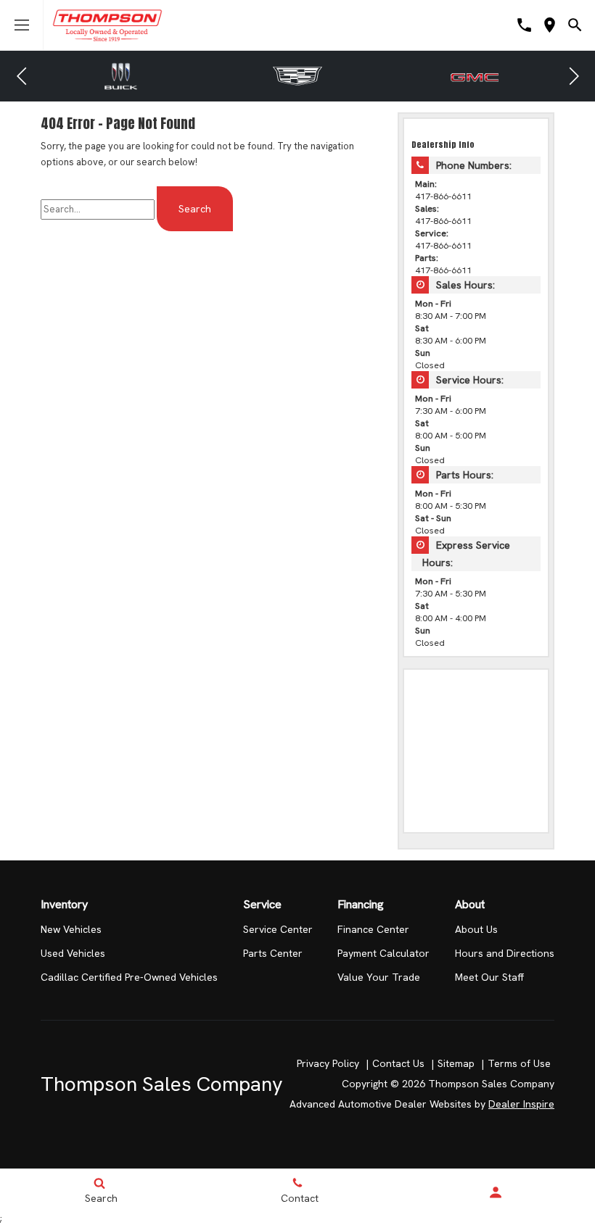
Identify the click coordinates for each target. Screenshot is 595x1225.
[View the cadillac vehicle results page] (297, 76)
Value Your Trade (378, 977)
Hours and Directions (504, 953)
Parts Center (273, 953)
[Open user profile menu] (496, 1192)
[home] (107, 23)
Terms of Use (519, 1063)
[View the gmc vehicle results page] (474, 76)
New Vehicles (71, 929)
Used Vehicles (73, 953)
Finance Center (373, 929)
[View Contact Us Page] (524, 25)
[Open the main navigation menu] (22, 25)
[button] (22, 76)
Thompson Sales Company (162, 1084)
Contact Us (398, 1063)
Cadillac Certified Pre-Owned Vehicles (129, 977)
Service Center (278, 929)
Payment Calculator (383, 953)
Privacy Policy (328, 1063)
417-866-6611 (443, 196)
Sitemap (456, 1063)
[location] (550, 25)
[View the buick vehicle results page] (121, 76)
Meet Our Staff (489, 977)
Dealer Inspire (521, 1103)
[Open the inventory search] (575, 25)
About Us (476, 929)
